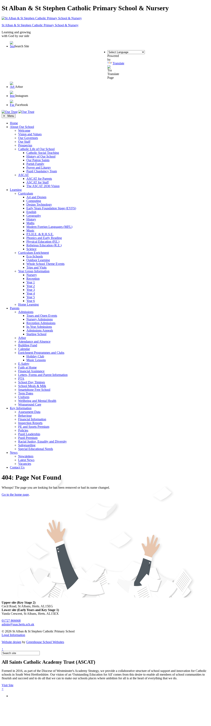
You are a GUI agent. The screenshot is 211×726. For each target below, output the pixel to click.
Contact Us (17, 467)
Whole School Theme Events (45, 264)
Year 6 (30, 301)
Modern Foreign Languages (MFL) (49, 226)
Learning (16, 189)
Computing (33, 201)
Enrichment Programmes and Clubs (41, 352)
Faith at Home (27, 367)
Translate (118, 63)
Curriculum (25, 193)
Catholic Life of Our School (36, 149)
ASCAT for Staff (37, 182)
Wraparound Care (29, 404)
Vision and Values (30, 134)
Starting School (36, 334)
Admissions (25, 312)
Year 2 (30, 286)
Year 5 (30, 297)
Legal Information (13, 635)
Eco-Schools (34, 256)
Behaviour (25, 415)
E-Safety (23, 363)
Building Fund (27, 345)
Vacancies (24, 463)
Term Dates (25, 393)
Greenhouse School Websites (45, 642)
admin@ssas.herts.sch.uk (18, 624)
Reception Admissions (40, 323)
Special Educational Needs (35, 449)
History (31, 219)
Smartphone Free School (34, 389)
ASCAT (23, 175)
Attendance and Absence (34, 341)
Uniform (23, 397)
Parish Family (35, 164)
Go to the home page (15, 494)
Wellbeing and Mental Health (37, 400)
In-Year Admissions (39, 326)
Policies (23, 430)
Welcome (24, 130)
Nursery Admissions (39, 319)
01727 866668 (11, 620)
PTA (21, 378)
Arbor (22, 338)
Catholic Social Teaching (42, 152)
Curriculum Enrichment (33, 252)
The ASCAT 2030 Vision (43, 186)
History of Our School (40, 156)
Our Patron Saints (37, 160)
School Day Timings (31, 382)
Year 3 (30, 289)
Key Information (21, 408)
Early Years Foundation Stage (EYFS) (51, 208)
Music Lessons (36, 360)
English (31, 212)
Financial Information (32, 419)
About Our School (22, 127)
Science (31, 249)
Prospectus (25, 145)
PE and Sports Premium (33, 426)
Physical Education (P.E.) (42, 241)
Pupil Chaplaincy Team (41, 171)
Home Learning (28, 304)
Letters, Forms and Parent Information (43, 375)
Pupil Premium (28, 438)
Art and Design (36, 197)
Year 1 (30, 282)
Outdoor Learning (38, 260)
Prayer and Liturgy (38, 167)
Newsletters (25, 456)
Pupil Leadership (29, 434)
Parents (14, 308)
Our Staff (24, 141)
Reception (33, 278)
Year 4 (30, 293)
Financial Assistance (31, 371)
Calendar (24, 349)
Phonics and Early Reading (44, 238)
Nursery (31, 275)
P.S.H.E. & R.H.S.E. (40, 234)
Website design (11, 642)
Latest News (26, 460)
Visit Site (7, 685)
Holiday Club (35, 356)
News (14, 452)
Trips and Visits (36, 267)
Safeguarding (26, 445)
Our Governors (28, 138)
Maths (30, 223)
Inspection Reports (30, 423)
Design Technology (39, 204)
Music (30, 230)
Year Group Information (33, 271)
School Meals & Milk (32, 386)
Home (14, 123)
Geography (33, 215)
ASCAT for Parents (39, 178)
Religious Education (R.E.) (44, 245)
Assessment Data (29, 412)
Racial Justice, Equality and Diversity (42, 441)
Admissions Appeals (39, 330)
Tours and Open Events (41, 315)
